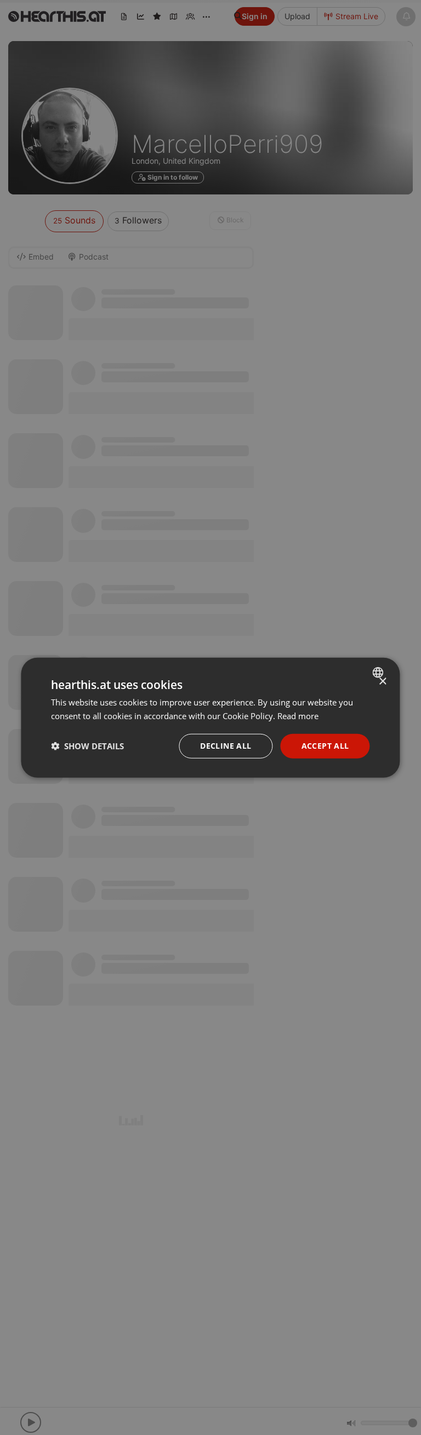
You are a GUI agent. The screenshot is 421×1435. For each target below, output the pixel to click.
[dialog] (210, 718)
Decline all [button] (225, 746)
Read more (297, 715)
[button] (87, 746)
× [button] (382, 682)
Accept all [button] (325, 746)
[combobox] (379, 672)
